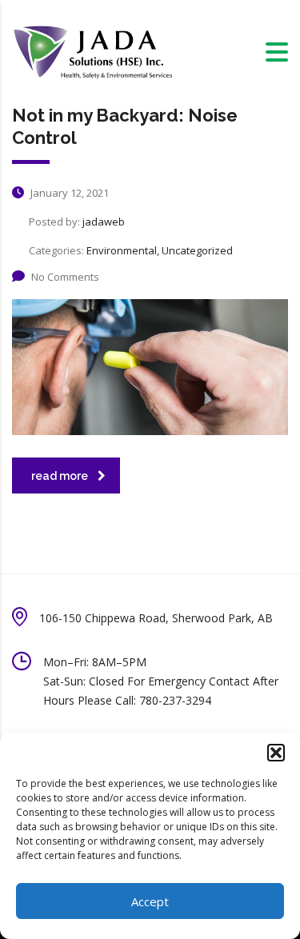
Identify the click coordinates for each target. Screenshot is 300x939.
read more (59, 476)
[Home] (92, 50)
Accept (150, 901)
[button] (276, 753)
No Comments (65, 277)
